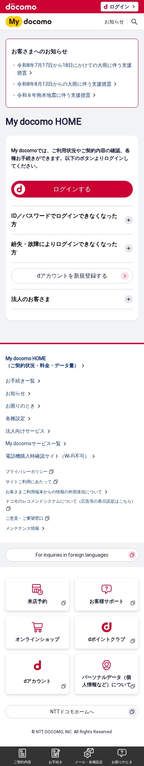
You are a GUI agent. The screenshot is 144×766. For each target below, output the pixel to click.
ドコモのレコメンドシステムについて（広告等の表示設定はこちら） (71, 501)
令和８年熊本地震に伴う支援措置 (54, 95)
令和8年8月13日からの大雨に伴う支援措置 (64, 84)
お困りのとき (20, 406)
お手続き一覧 (20, 381)
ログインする (72, 189)
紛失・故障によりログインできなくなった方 (64, 248)
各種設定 (15, 418)
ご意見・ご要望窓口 (24, 518)
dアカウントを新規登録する (72, 275)
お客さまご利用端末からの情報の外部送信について (54, 491)
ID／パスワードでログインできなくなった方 (64, 219)
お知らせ (114, 21)
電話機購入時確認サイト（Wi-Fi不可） (47, 456)
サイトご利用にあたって (29, 481)
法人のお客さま (30, 299)
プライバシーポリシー (27, 471)
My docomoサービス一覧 (33, 443)
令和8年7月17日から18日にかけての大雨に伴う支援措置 (74, 69)
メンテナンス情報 (22, 528)
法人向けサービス (25, 431)
